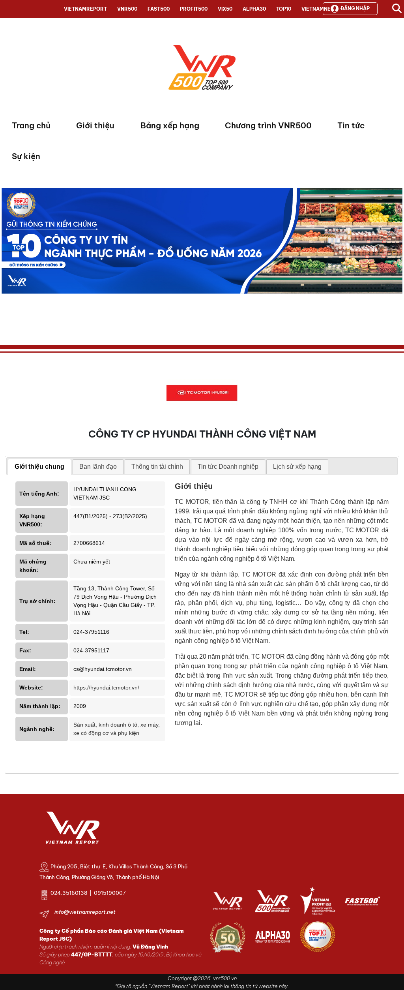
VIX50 (225, 9)
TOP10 (283, 9)
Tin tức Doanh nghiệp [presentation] (228, 466)
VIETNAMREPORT (85, 9)
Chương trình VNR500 (268, 125)
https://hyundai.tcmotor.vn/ (106, 687)
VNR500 (127, 9)
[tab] (39, 467)
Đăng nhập (355, 8)
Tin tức (351, 125)
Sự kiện (26, 156)
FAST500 (159, 9)
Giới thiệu (95, 125)
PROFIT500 (194, 9)
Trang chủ (31, 125)
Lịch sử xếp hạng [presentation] (297, 466)
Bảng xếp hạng (169, 125)
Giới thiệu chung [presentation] (39, 466)
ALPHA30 (254, 9)
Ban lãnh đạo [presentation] (98, 466)
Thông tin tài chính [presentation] (157, 466)
